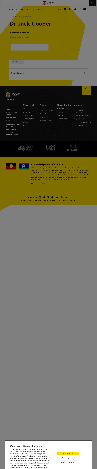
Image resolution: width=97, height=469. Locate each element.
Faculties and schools (82, 116)
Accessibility (53, 200)
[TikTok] (79, 9)
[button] (86, 90)
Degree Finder (45, 114)
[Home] (48, 3)
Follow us (32, 197)
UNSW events (61, 115)
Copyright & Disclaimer (41, 200)
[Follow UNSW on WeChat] (61, 197)
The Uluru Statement (38, 183)
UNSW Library (78, 125)
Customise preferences (68, 462)
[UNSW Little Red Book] (66, 197)
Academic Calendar (46, 120)
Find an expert (28, 115)
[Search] (92, 3)
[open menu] (5, 3)
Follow (59, 9)
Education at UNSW (29, 122)
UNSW (11, 9)
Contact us (27, 112)
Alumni (25, 125)
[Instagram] (74, 9)
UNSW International (47, 110)
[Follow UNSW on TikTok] (52, 197)
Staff (22, 9)
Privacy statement (26, 200)
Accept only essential (68, 458)
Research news (62, 119)
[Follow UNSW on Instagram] (48, 197)
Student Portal (45, 117)
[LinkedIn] (64, 9)
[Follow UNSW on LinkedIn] (40, 197)
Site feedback (63, 200)
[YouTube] (84, 9)
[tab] (17, 62)
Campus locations (80, 119)
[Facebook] (69, 9)
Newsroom (60, 112)
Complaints (72, 200)
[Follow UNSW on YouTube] (57, 197)
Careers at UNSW (28, 119)
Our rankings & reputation (79, 111)
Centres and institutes (82, 122)
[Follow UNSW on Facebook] (44, 197)
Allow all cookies (68, 453)
